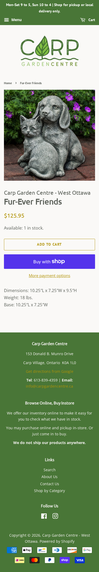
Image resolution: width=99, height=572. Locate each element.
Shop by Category (49, 490)
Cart (91, 19)
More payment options (49, 275)
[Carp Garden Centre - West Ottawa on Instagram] (55, 516)
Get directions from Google (49, 371)
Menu (16, 19)
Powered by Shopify (57, 541)
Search (50, 469)
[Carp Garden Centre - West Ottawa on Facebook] (44, 516)
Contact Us (49, 483)
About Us (49, 476)
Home (8, 83)
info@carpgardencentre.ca (49, 386)
